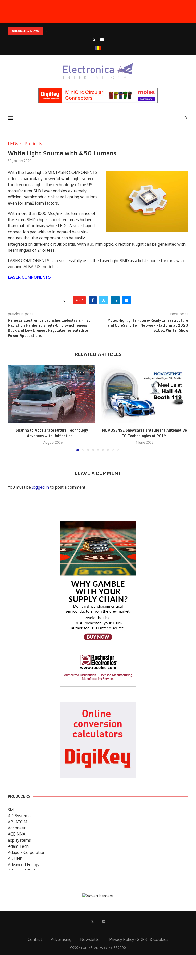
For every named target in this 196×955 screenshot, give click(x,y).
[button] (47, 31)
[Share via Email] (126, 300)
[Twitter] (94, 39)
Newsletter (90, 939)
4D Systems (19, 815)
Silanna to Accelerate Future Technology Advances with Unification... (52, 433)
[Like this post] (81, 300)
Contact (35, 939)
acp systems (19, 840)
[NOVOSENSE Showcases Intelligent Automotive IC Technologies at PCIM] (144, 394)
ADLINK (15, 858)
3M (11, 809)
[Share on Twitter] (103, 300)
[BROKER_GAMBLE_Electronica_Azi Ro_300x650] (98, 524)
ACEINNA (16, 834)
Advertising (61, 939)
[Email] (102, 39)
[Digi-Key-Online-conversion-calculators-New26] (98, 705)
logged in (40, 487)
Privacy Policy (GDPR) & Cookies (138, 939)
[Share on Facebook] (93, 300)
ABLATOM (17, 821)
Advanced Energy (23, 864)
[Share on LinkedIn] (115, 300)
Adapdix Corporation (26, 852)
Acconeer (16, 827)
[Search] (185, 118)
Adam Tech (18, 846)
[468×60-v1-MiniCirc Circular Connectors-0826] (98, 90)
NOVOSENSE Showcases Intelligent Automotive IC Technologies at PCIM (144, 433)
